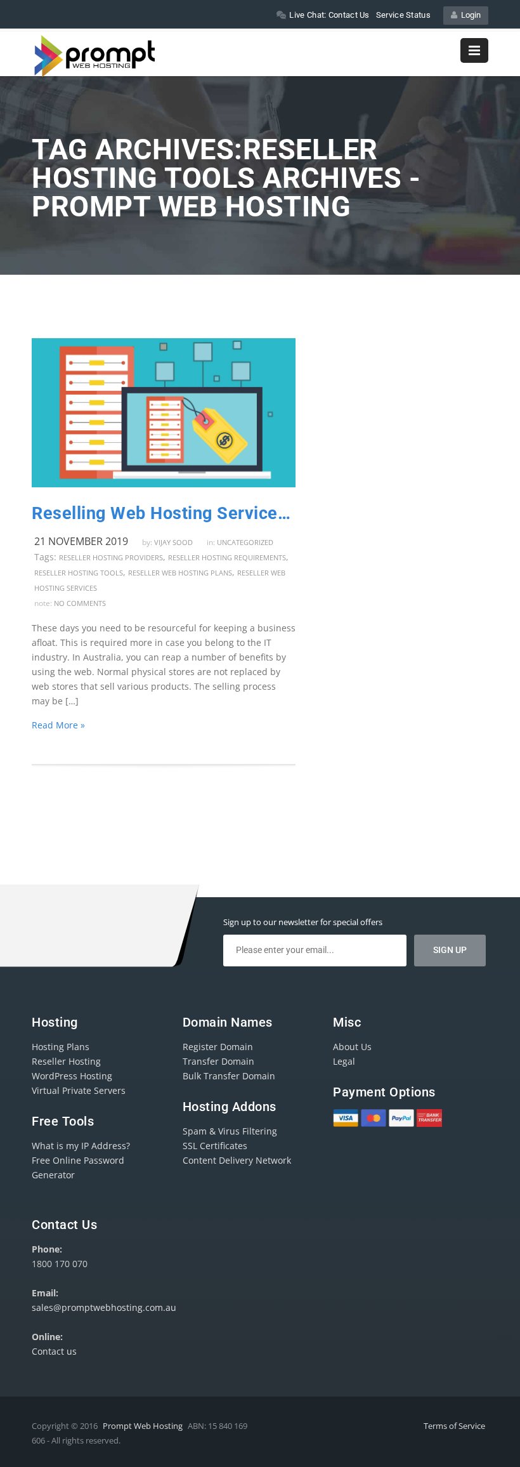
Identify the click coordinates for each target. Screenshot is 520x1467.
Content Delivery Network (237, 1160)
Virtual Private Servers (79, 1090)
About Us (352, 1047)
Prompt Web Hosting (143, 1425)
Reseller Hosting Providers (111, 557)
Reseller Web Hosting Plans (180, 572)
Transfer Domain (218, 1061)
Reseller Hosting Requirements (227, 557)
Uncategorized (245, 542)
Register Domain (218, 1047)
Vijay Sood (173, 542)
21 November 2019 (81, 541)
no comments (80, 603)
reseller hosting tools (78, 572)
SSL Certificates (215, 1146)
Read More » (58, 725)
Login (469, 15)
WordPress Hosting (72, 1076)
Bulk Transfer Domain (229, 1076)
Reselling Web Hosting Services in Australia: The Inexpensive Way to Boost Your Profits (164, 513)
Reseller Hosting (66, 1061)
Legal (344, 1061)
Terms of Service (454, 1425)
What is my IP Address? (81, 1146)
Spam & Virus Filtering (230, 1131)
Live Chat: (329, 15)
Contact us (54, 1351)
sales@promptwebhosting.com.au (104, 1307)
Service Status (403, 15)
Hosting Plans (60, 1047)
